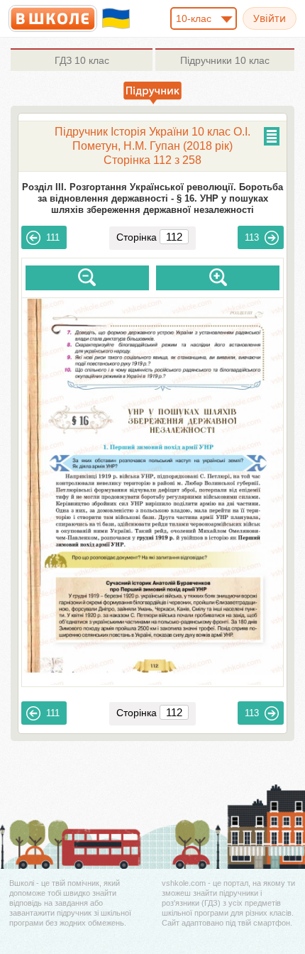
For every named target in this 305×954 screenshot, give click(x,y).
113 (252, 237)
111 (53, 237)
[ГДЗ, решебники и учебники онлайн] (53, 18)
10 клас (82, 60)
